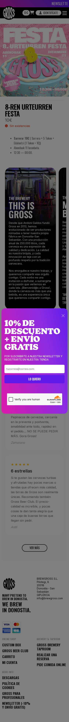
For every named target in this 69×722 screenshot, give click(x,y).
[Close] (63, 316)
